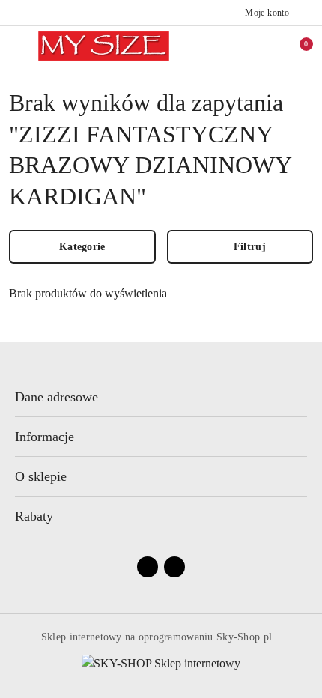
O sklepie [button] (41, 476)
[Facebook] (147, 566)
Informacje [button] (44, 436)
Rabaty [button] (34, 516)
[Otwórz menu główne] (17, 46)
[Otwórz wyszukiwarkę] (264, 46)
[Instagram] (174, 566)
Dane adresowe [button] (56, 396)
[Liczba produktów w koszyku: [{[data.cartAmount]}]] (296, 46)
